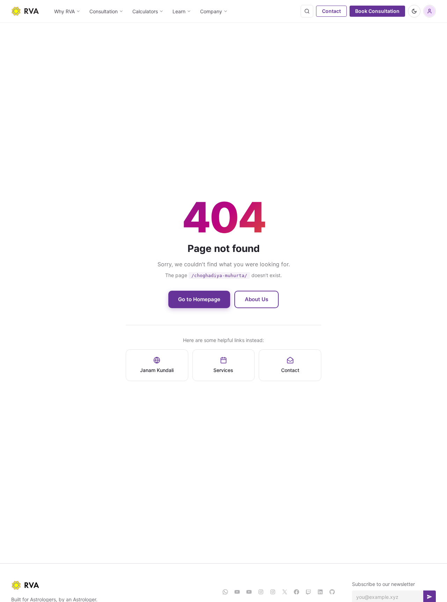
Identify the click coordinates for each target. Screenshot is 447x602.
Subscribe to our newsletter (383, 584)
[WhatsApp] (225, 592)
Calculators (145, 11)
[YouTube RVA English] (237, 592)
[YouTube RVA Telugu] (249, 592)
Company (211, 11)
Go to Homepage (199, 299)
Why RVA (64, 11)
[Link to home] (25, 11)
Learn (179, 11)
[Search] (307, 11)
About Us (256, 299)
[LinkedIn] (320, 592)
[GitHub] (332, 592)
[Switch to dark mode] (414, 11)
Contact (331, 11)
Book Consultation (377, 11)
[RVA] (111, 585)
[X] (284, 592)
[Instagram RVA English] (261, 592)
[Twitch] (308, 592)
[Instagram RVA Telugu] (273, 592)
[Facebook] (296, 592)
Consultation (103, 11)
